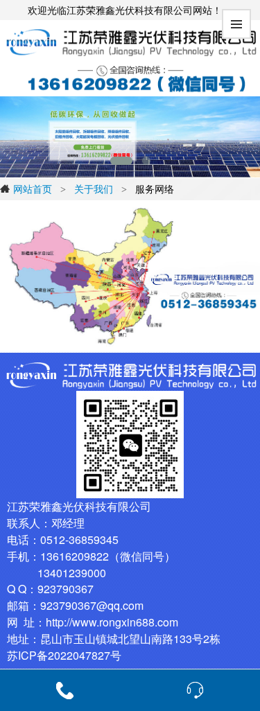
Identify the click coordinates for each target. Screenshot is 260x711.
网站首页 (32, 188)
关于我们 (93, 188)
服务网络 (154, 188)
